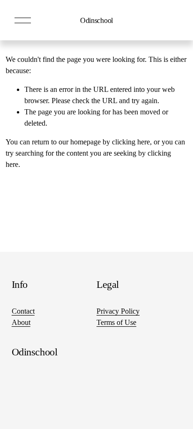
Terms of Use (116, 322)
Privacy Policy (118, 311)
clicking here (131, 142)
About (21, 322)
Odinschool (96, 20)
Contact (23, 311)
